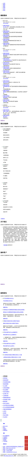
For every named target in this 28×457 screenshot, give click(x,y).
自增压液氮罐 (6, 387)
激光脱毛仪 (6, 64)
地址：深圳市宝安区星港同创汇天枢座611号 (13, 446)
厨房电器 (5, 378)
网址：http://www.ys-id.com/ (9, 447)
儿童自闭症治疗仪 (7, 60)
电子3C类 (5, 426)
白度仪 (4, 411)
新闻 (4, 7)
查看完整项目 (6, 25)
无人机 (5, 27)
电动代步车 (6, 82)
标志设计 (5, 116)
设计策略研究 (6, 435)
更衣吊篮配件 (6, 391)
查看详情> (5, 307)
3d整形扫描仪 (6, 68)
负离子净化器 (6, 72)
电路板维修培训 (6, 397)
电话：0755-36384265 (8, 449)
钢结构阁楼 (5, 383)
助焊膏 (4, 413)
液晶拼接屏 (5, 380)
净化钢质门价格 (6, 399)
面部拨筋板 (6, 32)
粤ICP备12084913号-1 (9, 455)
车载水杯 (5, 44)
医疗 (4, 427)
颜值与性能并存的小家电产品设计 (11, 323)
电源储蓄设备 (6, 86)
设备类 (4, 428)
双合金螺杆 (5, 389)
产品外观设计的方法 (8, 300)
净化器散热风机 (6, 382)
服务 (4, 6)
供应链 (4, 439)
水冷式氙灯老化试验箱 (8, 405)
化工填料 (5, 385)
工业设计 (5, 437)
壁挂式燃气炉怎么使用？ (9, 345)
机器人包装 (6, 111)
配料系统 (5, 401)
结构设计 (5, 438)
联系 (4, 10)
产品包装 (5, 441)
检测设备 (5, 97)
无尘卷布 (5, 416)
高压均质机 (5, 415)
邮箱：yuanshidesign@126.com (10, 452)
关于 (4, 8)
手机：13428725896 (7, 450)
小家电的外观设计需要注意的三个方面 (12, 357)
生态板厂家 (5, 393)
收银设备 (5, 40)
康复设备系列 (6, 54)
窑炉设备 (5, 101)
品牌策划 (5, 430)
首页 (4, 3)
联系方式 (5, 443)
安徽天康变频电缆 (7, 409)
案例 (4, 4)
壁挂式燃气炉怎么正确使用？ (10, 334)
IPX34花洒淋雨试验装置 (8, 407)
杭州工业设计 (6, 403)
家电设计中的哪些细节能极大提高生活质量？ (13, 312)
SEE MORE (5, 23)
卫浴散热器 (5, 395)
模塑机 (5, 91)
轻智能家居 (6, 36)
